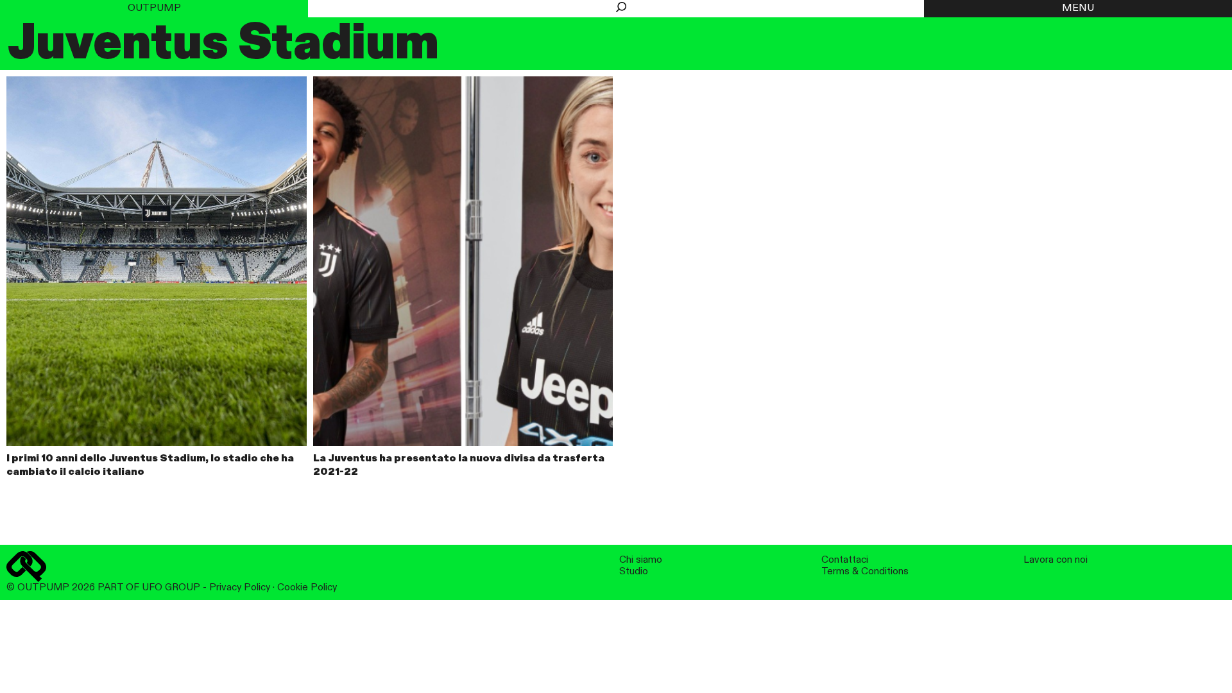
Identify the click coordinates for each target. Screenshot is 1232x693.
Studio (633, 571)
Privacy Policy (239, 587)
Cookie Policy (307, 587)
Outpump (154, 8)
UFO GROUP (171, 587)
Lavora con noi (1055, 560)
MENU (1078, 8)
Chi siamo (640, 560)
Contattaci (844, 560)
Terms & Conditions (865, 571)
